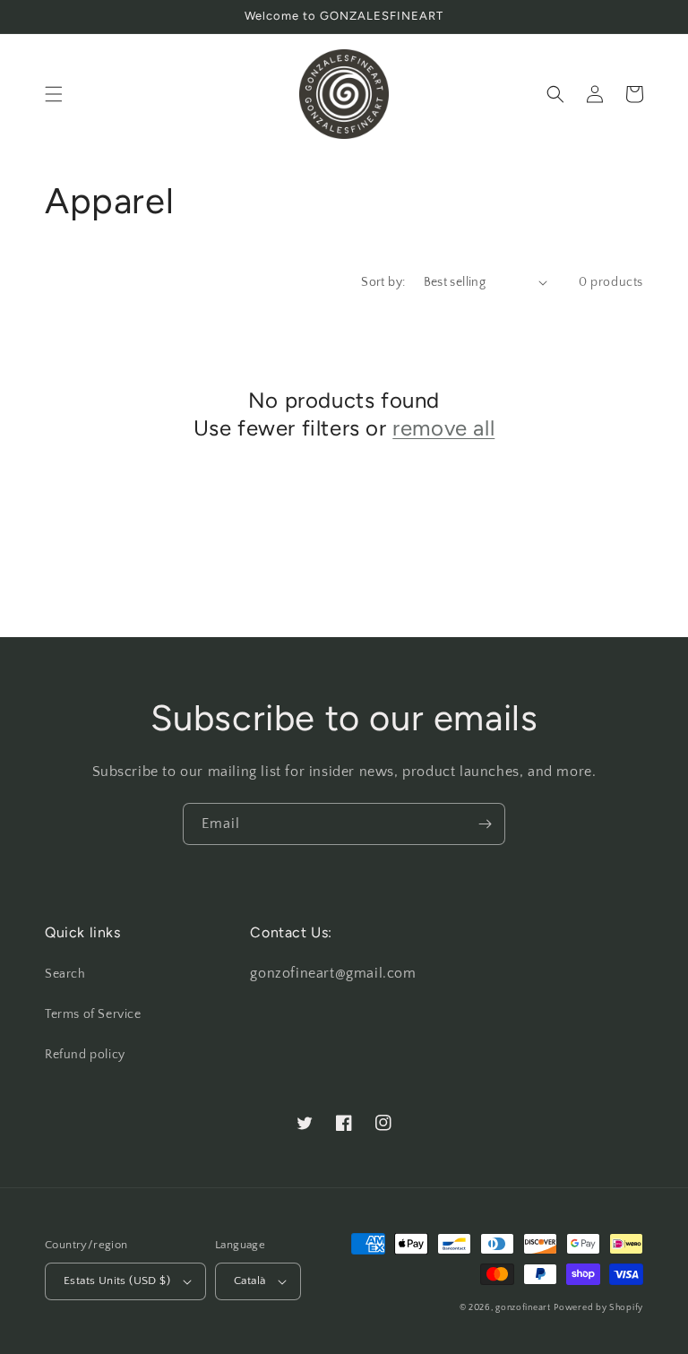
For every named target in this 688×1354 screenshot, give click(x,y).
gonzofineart (522, 1308)
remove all (443, 428)
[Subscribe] (484, 824)
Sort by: (383, 282)
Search (65, 974)
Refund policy (85, 1055)
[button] (53, 94)
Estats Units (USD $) (117, 1280)
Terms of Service (93, 1014)
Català (249, 1280)
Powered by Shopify (598, 1308)
